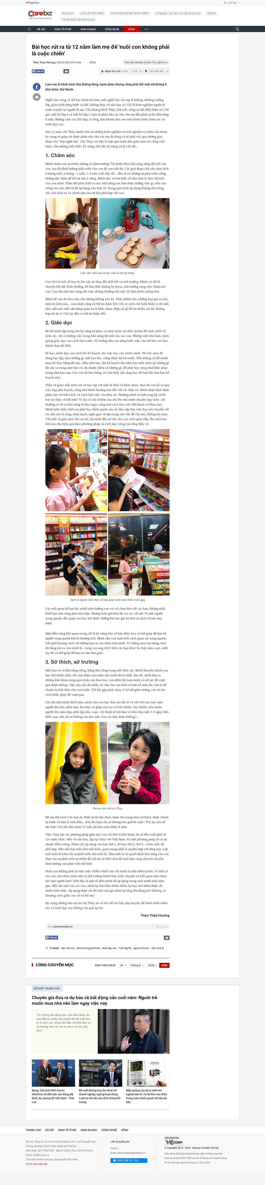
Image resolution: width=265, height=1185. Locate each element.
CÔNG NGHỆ (112, 29)
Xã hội (49, 1130)
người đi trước (141, 948)
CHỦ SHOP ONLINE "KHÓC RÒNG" (130, 13)
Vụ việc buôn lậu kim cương (78, 19)
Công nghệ (109, 1130)
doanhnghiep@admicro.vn (132, 1153)
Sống (92, 62)
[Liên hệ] (66, 71)
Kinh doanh (89, 1130)
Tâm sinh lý (157, 948)
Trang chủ (33, 1130)
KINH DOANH (88, 29)
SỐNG (131, 29)
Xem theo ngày (105, 965)
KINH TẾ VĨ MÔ (63, 29)
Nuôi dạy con (109, 948)
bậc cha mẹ (68, 948)
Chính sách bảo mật (36, 1164)
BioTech (211, 13)
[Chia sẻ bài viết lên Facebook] (37, 87)
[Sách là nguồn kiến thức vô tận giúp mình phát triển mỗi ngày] (76, 470)
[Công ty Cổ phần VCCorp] (174, 1141)
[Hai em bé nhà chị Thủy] (76, 763)
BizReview (68, 13)
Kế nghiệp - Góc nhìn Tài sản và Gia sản (178, 13)
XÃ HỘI (41, 29)
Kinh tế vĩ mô (67, 1130)
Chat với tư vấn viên (127, 1161)
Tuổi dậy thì (125, 948)
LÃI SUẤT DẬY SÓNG (92, 13)
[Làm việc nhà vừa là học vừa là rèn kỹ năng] (71, 233)
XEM (164, 965)
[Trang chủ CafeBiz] (29, 28)
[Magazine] (32, 3)
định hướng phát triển (88, 948)
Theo (107, 926)
